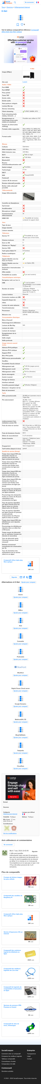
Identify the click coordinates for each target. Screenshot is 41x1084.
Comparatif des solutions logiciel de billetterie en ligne (12, 952)
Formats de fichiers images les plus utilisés (13, 878)
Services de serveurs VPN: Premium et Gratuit (12, 1006)
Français (37, 2)
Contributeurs (8, 823)
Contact (29, 1059)
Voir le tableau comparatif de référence (16, 30)
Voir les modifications (10, 833)
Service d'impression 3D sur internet (13, 932)
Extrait (5, 802)
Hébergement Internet (22, 7)
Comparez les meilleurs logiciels (12, 1056)
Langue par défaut (28, 812)
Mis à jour (6, 819)
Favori (17, 24)
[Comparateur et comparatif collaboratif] (7, 2)
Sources (6, 807)
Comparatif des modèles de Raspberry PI (13, 896)
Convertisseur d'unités (9, 1061)
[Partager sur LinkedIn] (30, 577)
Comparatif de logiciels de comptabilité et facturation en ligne (13, 988)
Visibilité (6, 817)
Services (10, 7)
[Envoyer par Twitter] (27, 577)
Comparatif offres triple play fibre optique (13, 561)
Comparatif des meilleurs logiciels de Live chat (12, 969)
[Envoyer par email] (21, 577)
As (11, 851)
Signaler (14, 577)
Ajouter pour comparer (28, 582)
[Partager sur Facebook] (24, 577)
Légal (29, 1056)
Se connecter (29, 2)
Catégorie (6, 812)
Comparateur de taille (8, 1064)
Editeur (24, 817)
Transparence (31, 1054)
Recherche (15, 2)
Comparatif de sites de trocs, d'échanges (11, 1024)
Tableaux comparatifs (8, 1059)
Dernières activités (7, 1071)
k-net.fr (25, 82)
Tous (3, 7)
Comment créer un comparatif (11, 1054)
